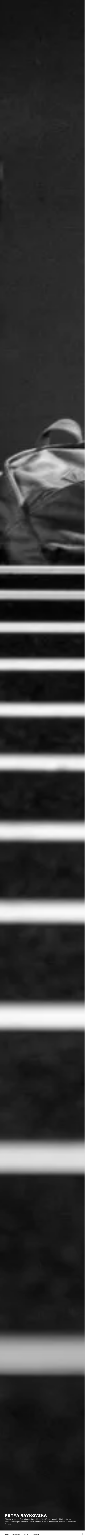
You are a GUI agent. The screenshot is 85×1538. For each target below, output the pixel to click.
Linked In (36, 1534)
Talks (6, 1534)
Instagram (16, 1534)
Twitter (26, 1534)
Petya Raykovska (26, 1515)
